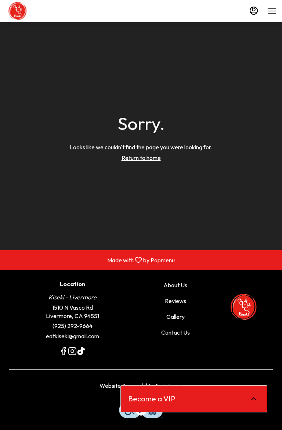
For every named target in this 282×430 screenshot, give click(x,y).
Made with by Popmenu (90, 260)
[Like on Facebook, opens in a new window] (63, 352)
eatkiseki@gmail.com (72, 336)
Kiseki (244, 306)
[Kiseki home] (39, 11)
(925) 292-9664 (73, 325)
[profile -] (253, 10)
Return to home (141, 157)
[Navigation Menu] (272, 11)
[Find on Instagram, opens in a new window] (72, 352)
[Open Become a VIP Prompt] (254, 399)
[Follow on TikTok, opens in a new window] (81, 352)
